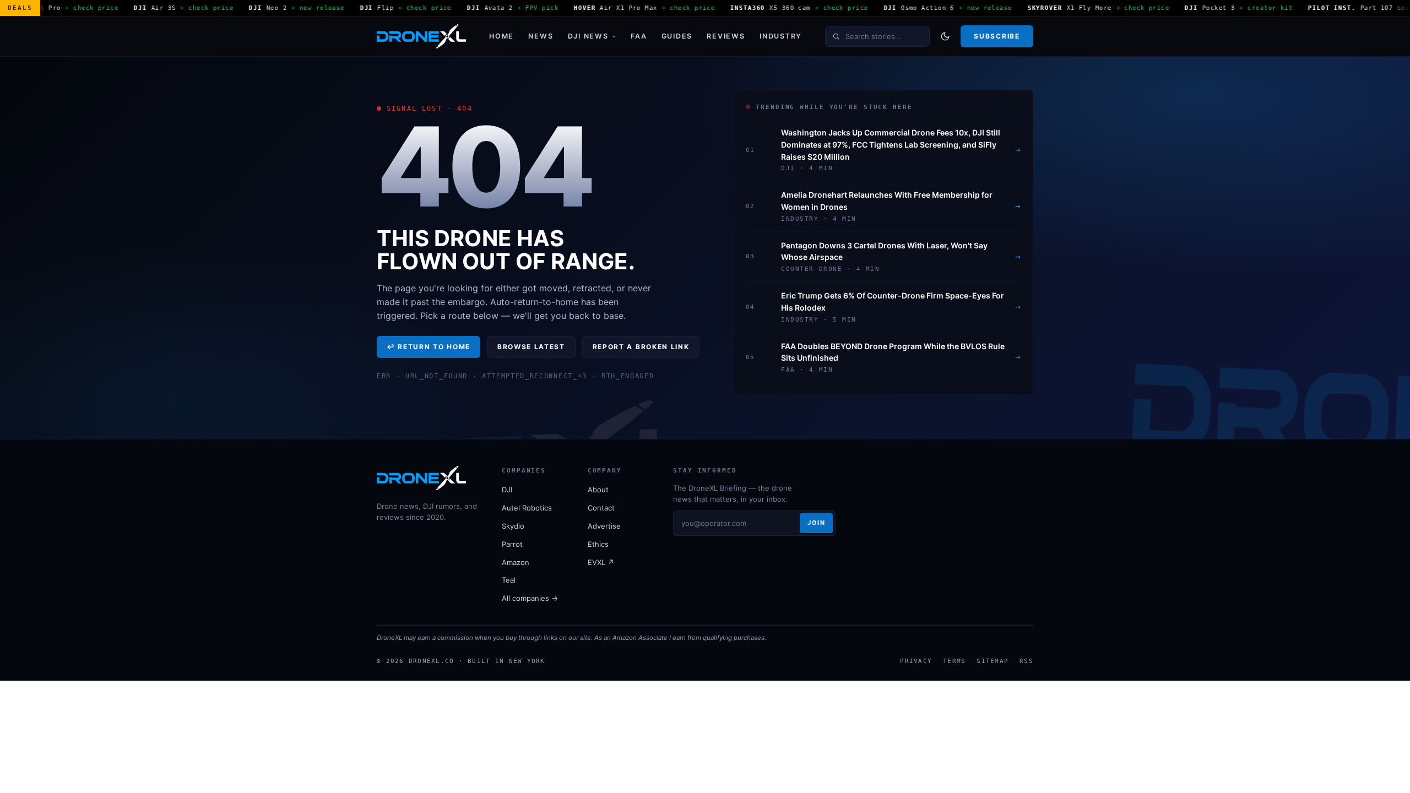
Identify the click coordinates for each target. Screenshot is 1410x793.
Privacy (916, 661)
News (540, 36)
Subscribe (996, 36)
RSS (1026, 661)
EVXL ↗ (601, 562)
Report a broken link (641, 347)
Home (501, 36)
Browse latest (531, 347)
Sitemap (992, 661)
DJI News (588, 36)
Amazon (515, 562)
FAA (639, 36)
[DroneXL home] (421, 36)
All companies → (530, 598)
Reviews (726, 36)
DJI (507, 489)
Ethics (598, 544)
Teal (509, 579)
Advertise (604, 526)
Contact (601, 507)
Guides (677, 36)
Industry (781, 36)
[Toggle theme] (945, 36)
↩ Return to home (428, 347)
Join (816, 522)
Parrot (512, 544)
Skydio (513, 526)
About (598, 489)
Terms (954, 661)
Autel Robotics (527, 507)
